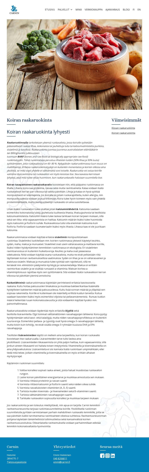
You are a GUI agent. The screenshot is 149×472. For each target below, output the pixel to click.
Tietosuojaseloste (16, 462)
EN (139, 9)
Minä (79, 9)
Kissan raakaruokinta (123, 128)
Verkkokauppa (94, 9)
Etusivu (50, 9)
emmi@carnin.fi (61, 462)
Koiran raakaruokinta (123, 133)
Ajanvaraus (112, 9)
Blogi (126, 9)
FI (134, 9)
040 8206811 (60, 458)
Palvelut (63, 9)
